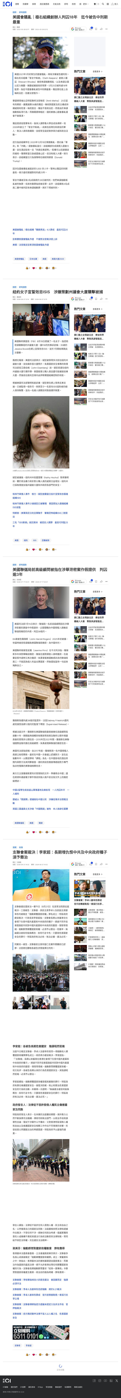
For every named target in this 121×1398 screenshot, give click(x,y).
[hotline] (41, 1332)
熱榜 (74, 4)
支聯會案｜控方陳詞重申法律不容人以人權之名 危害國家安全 (40, 1316)
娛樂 (34, 4)
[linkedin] (111, 1380)
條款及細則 (78, 1387)
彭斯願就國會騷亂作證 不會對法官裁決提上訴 (35, 239)
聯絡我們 (58, 1387)
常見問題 (49, 1387)
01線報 (5, 1387)
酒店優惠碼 (44, 4)
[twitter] (116, 1380)
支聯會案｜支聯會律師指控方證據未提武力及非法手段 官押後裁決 (40, 1306)
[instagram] (99, 1380)
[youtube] (105, 1380)
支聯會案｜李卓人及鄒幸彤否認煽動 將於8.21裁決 (37, 1289)
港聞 (17, 4)
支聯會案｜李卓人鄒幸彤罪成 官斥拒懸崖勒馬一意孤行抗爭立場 (40, 1297)
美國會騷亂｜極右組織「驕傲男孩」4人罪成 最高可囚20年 (40, 231)
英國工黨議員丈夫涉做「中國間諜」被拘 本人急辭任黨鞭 (40, 809)
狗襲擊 (25, 4)
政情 (21, 847)
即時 (66, 4)
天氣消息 (56, 4)
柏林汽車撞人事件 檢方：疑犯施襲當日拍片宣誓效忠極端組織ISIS (40, 496)
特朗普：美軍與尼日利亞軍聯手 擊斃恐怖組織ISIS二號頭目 (40, 515)
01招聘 (23, 1387)
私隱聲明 (68, 1387)
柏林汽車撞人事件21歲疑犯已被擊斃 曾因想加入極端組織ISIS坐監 (40, 505)
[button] (96, 29)
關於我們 (14, 1387)
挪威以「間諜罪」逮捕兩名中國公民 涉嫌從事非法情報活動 (40, 801)
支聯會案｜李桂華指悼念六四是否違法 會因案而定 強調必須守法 (40, 1282)
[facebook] (94, 1380)
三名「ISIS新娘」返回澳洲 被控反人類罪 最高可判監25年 (40, 524)
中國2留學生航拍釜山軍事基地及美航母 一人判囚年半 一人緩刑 (41, 792)
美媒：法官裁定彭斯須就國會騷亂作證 (31, 245)
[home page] (7, 4)
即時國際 (23, 12)
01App (40, 1387)
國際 (14, 12)
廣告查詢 (31, 1387)
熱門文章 (79, 71)
